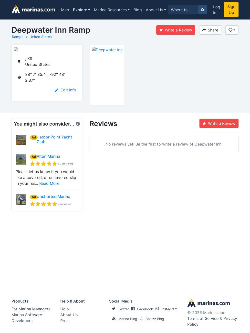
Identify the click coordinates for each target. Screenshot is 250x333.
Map (65, 9)
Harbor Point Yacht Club (54, 139)
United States (41, 37)
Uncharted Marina (53, 196)
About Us (154, 9)
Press (65, 320)
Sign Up (231, 9)
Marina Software (26, 314)
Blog (138, 9)
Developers (21, 320)
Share (213, 30)
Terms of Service (203, 318)
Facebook (145, 309)
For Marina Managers (30, 308)
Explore (80, 9)
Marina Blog (127, 319)
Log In (216, 9)
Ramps (17, 37)
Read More (49, 183)
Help (64, 308)
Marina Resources (110, 9)
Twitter (123, 309)
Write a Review (178, 30)
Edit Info (68, 90)
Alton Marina (48, 156)
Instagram (169, 309)
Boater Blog (155, 319)
